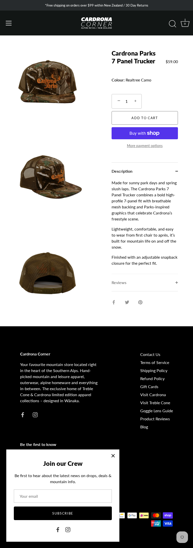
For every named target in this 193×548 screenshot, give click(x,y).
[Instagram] (67, 529)
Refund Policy (152, 378)
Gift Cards (149, 386)
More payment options (145, 146)
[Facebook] (57, 529)
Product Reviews (155, 418)
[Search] (172, 23)
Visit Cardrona (153, 394)
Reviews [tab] (119, 282)
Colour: (118, 79)
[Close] (113, 455)
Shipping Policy (153, 370)
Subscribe (62, 513)
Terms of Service (154, 362)
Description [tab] (122, 171)
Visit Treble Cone (155, 402)
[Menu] (8, 23)
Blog (144, 426)
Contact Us (150, 354)
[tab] (145, 227)
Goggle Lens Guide (156, 410)
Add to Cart (144, 118)
